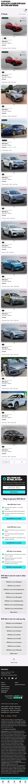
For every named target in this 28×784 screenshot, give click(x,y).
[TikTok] (16, 678)
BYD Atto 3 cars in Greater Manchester (14, 589)
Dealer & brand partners (20, 684)
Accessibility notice (5, 712)
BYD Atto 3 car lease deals (14, 567)
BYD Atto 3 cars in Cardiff (14, 638)
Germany (9, 715)
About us (3, 682)
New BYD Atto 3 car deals (14, 518)
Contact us (3, 684)
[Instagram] (9, 678)
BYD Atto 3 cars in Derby (14, 646)
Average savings (4, 731)
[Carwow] (5, 1)
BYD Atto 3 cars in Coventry (14, 642)
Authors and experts (5, 686)
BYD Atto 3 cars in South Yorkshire (14, 608)
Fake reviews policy (5, 710)
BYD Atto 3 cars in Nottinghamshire (14, 601)
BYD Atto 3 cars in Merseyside (14, 597)
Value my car (14, 492)
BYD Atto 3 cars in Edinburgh (14, 650)
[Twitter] (6, 678)
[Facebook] (2, 678)
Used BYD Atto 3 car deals (14, 543)
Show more (13, 612)
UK (3, 715)
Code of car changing (14, 712)
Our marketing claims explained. (9, 729)
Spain (15, 715)
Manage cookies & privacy (15, 706)
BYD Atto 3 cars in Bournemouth (14, 627)
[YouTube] (13, 678)
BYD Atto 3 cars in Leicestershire (14, 593)
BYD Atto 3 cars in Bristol (14, 634)
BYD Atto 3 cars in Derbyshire (14, 582)
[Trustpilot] (14, 698)
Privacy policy (17, 708)
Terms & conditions (5, 706)
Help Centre (4, 669)
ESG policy (11, 708)
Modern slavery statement (15, 710)
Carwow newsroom (5, 688)
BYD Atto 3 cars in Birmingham (14, 623)
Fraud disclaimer (4, 708)
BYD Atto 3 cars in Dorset (14, 585)
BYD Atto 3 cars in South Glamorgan (14, 604)
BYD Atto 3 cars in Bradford (14, 631)
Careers (16, 682)
